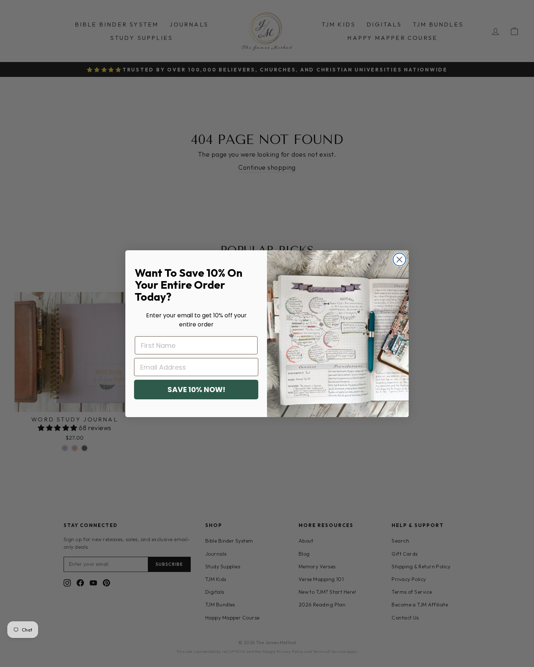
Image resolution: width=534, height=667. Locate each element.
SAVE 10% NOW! (196, 389)
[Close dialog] (399, 259)
